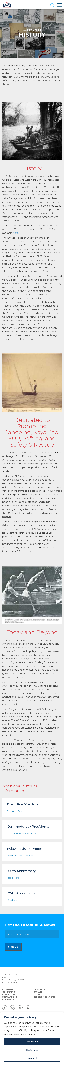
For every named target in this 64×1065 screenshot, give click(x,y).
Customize (32, 1050)
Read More (13, 877)
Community (9, 989)
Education (8, 994)
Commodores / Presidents (21, 833)
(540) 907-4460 (9, 982)
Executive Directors (17, 811)
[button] (52, 5)
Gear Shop (40, 989)
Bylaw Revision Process (20, 855)
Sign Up (13, 946)
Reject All (32, 1058)
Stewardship (10, 997)
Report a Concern (44, 997)
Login (37, 994)
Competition (9, 992)
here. (16, 232)
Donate (38, 992)
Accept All (32, 1041)
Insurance (8, 999)
